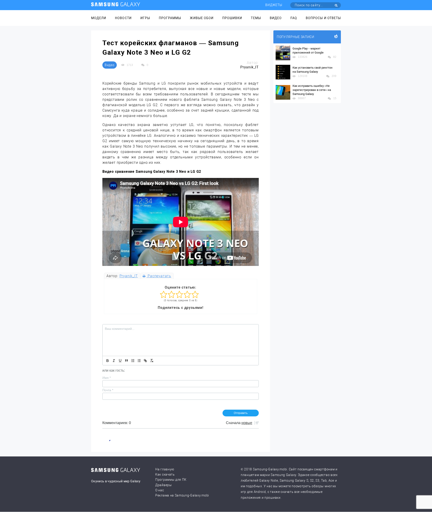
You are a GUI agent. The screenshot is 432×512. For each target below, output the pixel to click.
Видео (276, 18)
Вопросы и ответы (323, 18)
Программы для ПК (171, 479)
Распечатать (158, 276)
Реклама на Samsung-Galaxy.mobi (182, 495)
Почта (107, 390)
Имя (106, 378)
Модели (98, 18)
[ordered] (133, 360)
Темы (256, 18)
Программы (170, 18)
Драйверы (163, 485)
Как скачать (165, 474)
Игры (145, 18)
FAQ (293, 18)
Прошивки (232, 18)
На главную (164, 469)
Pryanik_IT (128, 276)
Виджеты (273, 5)
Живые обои (202, 18)
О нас (159, 490)
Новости (123, 18)
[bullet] (139, 360)
